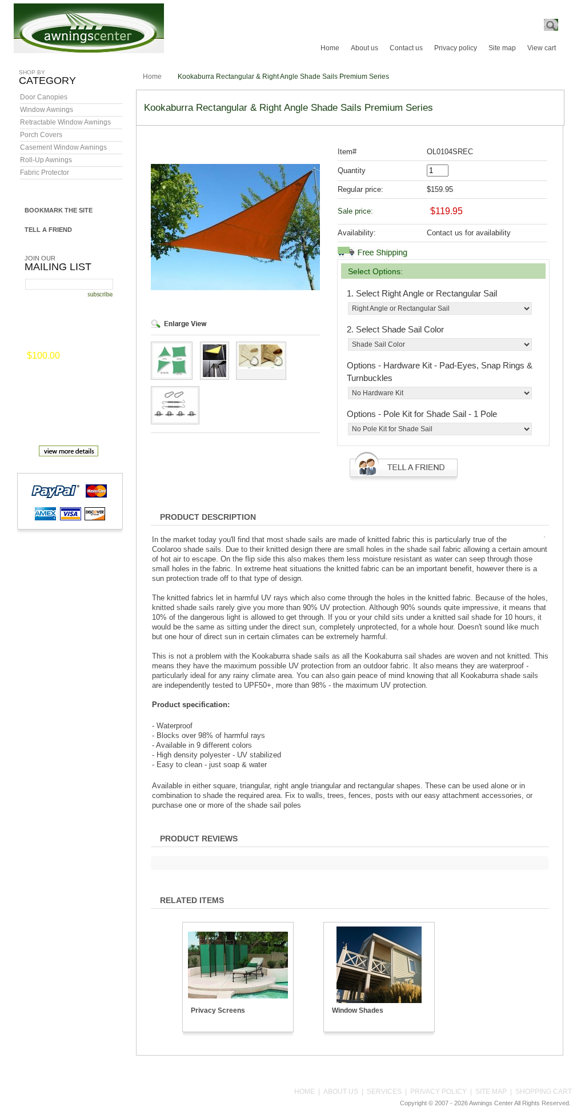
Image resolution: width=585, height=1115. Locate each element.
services (384, 1092)
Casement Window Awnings (63, 147)
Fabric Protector (44, 173)
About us (364, 48)
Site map (502, 48)
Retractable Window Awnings (65, 122)
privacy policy (438, 1092)
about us (340, 1092)
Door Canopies (43, 97)
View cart (541, 48)
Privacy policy (455, 48)
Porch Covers (41, 135)
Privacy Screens (218, 1010)
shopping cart (543, 1092)
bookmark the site (59, 210)
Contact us (406, 48)
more (78, 356)
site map (491, 1092)
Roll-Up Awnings (46, 160)
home (304, 1092)
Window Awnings (46, 110)
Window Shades (357, 1010)
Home (329, 48)
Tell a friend (48, 229)
